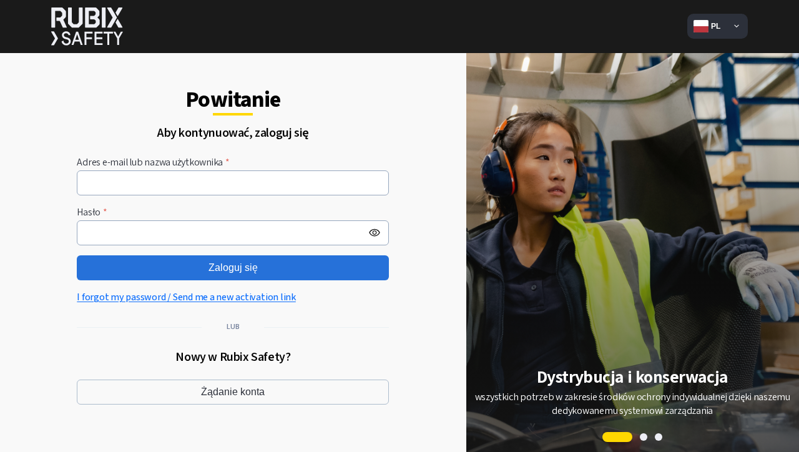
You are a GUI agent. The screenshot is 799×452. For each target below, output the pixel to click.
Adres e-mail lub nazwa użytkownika (153, 163)
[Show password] (374, 233)
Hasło (92, 213)
